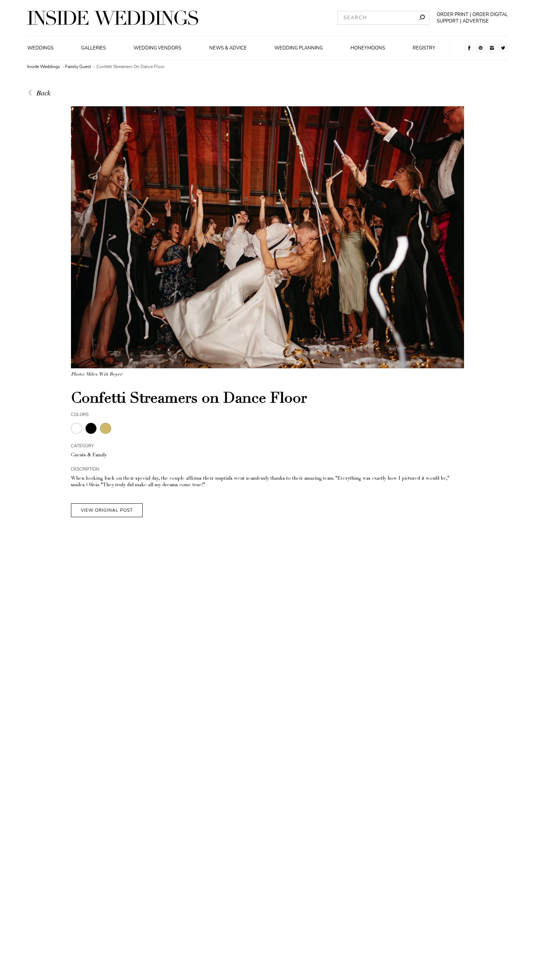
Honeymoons (367, 48)
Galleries (93, 48)
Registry (424, 48)
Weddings (40, 48)
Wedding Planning (298, 48)
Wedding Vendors (157, 48)
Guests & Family (89, 455)
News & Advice (228, 48)
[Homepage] (112, 18)
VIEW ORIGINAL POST (107, 510)
